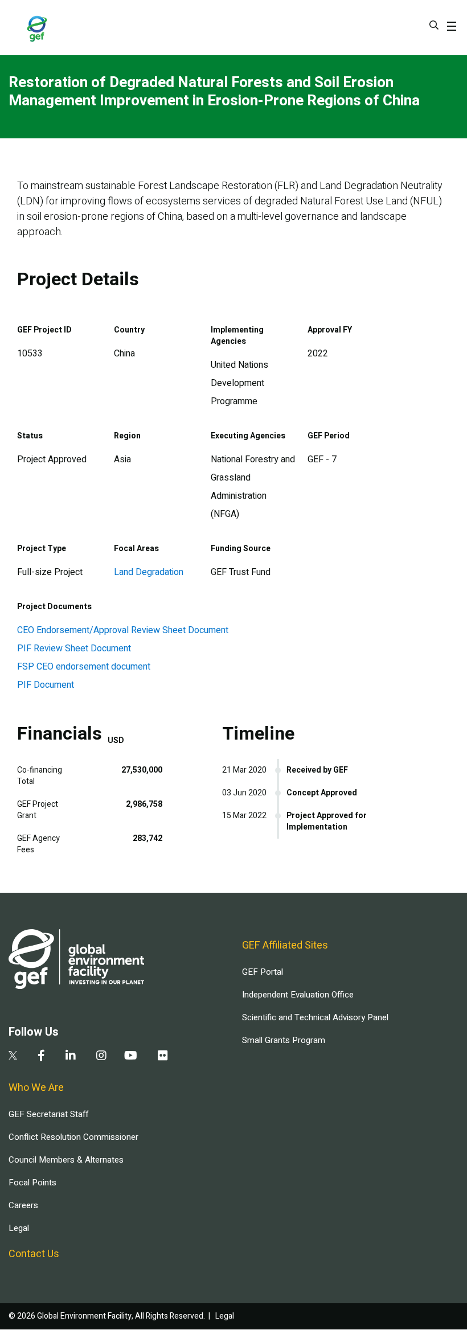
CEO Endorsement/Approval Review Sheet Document (122, 630)
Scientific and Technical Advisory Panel (315, 1017)
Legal (19, 1228)
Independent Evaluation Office (298, 994)
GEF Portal (262, 972)
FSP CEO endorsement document (83, 667)
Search (434, 25)
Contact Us (34, 1254)
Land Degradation (148, 572)
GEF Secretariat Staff (48, 1114)
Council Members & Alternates (66, 1160)
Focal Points (32, 1182)
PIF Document (45, 685)
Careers (23, 1205)
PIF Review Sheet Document (74, 648)
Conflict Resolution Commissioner (73, 1137)
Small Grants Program (283, 1040)
